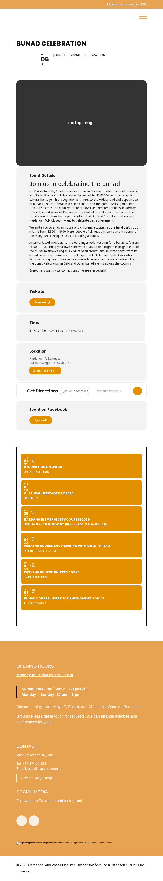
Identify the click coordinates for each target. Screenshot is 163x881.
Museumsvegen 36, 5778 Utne (50, 363)
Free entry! (42, 302)
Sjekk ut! (41, 420)
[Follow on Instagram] (34, 820)
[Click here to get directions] (137, 391)
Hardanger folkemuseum (46, 358)
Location (38, 351)
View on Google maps (36, 778)
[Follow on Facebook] (21, 820)
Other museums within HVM (127, 4)
